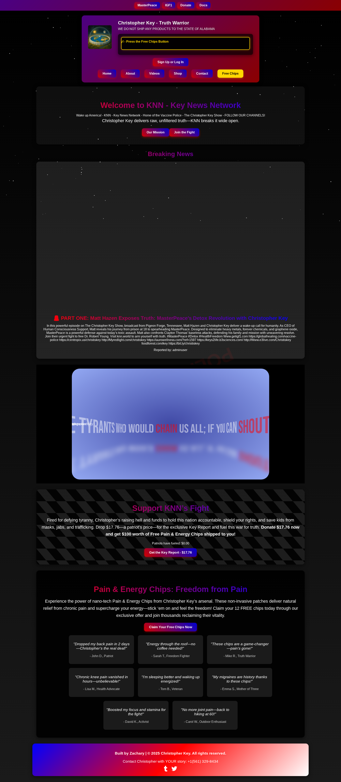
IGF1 (168, 5)
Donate (185, 5)
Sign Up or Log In (170, 62)
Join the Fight (184, 132)
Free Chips (230, 73)
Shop (178, 73)
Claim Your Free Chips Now (170, 627)
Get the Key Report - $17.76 (170, 552)
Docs (203, 5)
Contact (202, 73)
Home (107, 73)
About (130, 73)
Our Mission (156, 132)
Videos (154, 73)
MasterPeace (147, 5)
